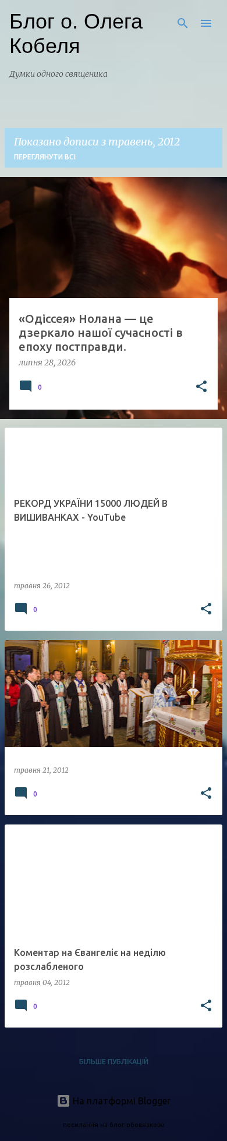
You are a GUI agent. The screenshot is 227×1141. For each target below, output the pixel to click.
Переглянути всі (45, 157)
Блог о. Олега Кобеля (76, 33)
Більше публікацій (113, 1061)
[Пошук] (183, 23)
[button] (201, 387)
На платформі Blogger (120, 1101)
